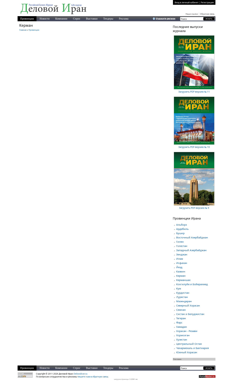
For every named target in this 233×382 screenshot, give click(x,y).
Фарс (179, 322)
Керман (181, 275)
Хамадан (181, 326)
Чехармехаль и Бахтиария (192, 348)
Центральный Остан (189, 343)
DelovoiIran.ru (80, 373)
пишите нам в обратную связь (92, 376)
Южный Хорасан (186, 352)
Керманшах (183, 280)
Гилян (180, 241)
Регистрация (207, 2)
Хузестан (181, 339)
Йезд (179, 267)
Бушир (180, 233)
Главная (22, 30)
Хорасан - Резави (186, 331)
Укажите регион (165, 18)
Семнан (181, 309)
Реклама (123, 18)
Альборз (181, 224)
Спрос (76, 18)
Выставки (92, 18)
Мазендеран (184, 301)
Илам (179, 258)
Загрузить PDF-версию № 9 (194, 207)
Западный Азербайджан (191, 250)
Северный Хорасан (188, 305)
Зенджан (181, 254)
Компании (61, 18)
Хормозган (183, 335)
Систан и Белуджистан (190, 314)
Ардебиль (182, 229)
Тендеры (108, 18)
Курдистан (182, 292)
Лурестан (182, 297)
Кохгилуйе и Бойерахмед (192, 284)
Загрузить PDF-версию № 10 (194, 147)
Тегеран (181, 318)
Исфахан (181, 263)
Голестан (181, 246)
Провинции (27, 18)
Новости (45, 18)
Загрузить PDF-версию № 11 (194, 91)
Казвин (180, 271)
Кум (178, 288)
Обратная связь (207, 14)
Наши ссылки (192, 14)
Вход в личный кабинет (187, 2)
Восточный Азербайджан (192, 237)
